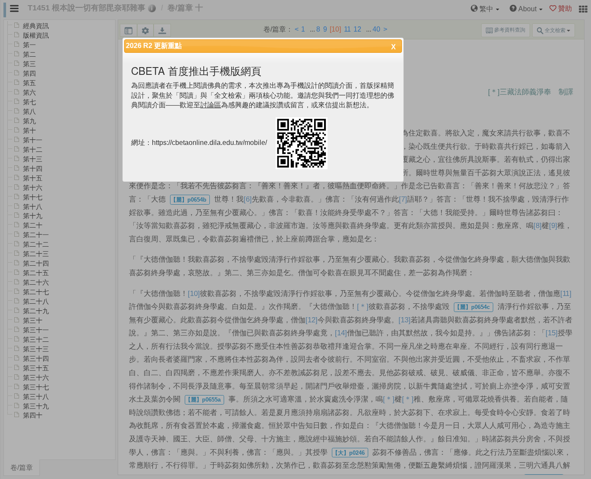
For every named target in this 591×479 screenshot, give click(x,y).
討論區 (210, 105)
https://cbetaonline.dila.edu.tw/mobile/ (209, 143)
